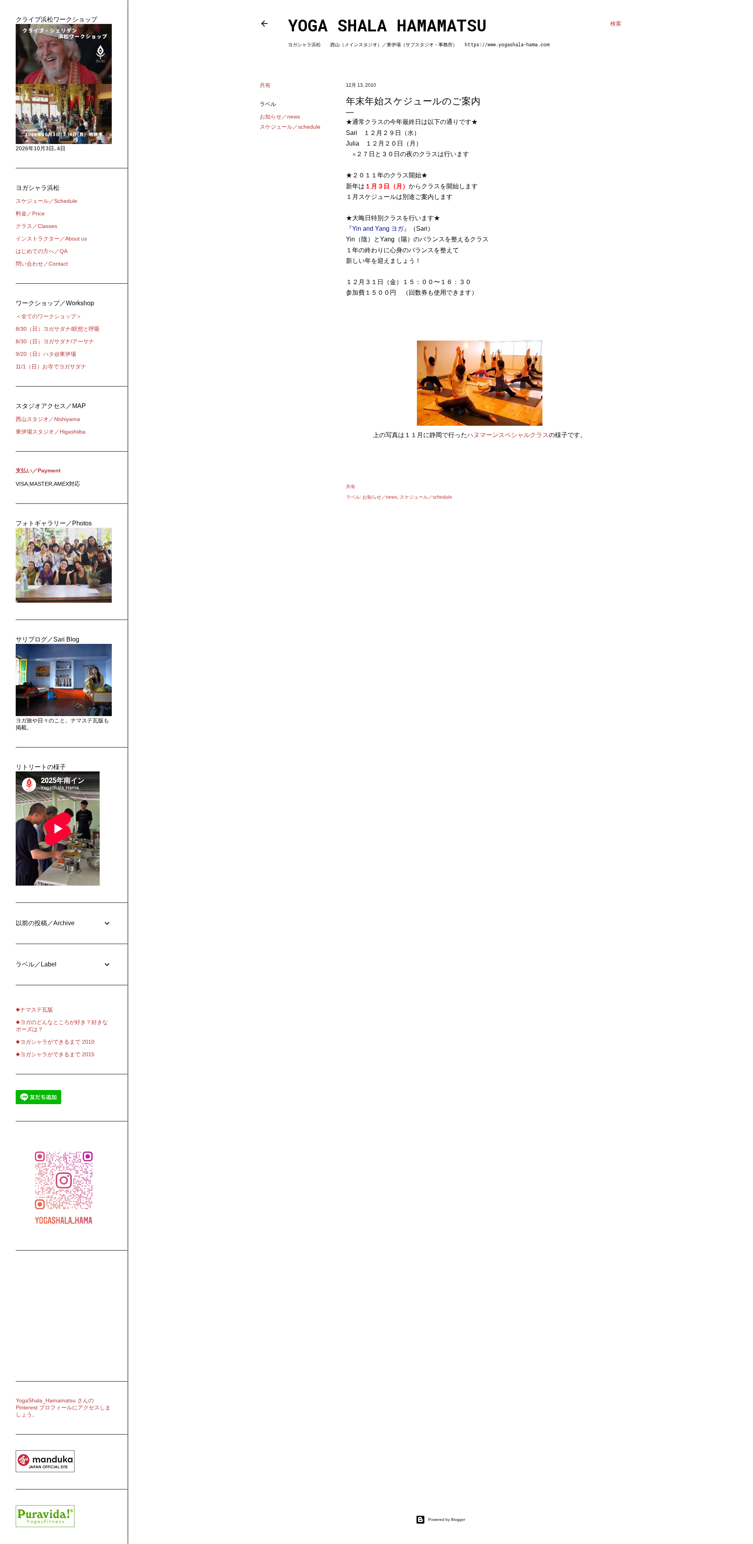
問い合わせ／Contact (42, 264)
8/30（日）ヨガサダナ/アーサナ (55, 341)
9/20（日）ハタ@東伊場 (46, 354)
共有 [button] (265, 85)
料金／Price (30, 213)
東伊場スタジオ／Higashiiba (50, 431)
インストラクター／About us (51, 238)
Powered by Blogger (446, 1519)
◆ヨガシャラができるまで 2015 (55, 1054)
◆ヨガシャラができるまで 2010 (55, 1042)
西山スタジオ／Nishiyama (48, 419)
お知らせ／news (280, 116)
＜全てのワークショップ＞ (49, 316)
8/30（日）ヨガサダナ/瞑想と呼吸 (58, 329)
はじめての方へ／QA (41, 251)
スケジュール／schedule (290, 127)
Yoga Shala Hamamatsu (387, 25)
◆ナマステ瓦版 (34, 1009)
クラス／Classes (36, 226)
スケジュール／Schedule (46, 201)
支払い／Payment (38, 470)
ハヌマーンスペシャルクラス (508, 435)
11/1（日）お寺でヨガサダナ (51, 366)
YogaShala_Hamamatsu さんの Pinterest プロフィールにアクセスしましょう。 (63, 1407)
